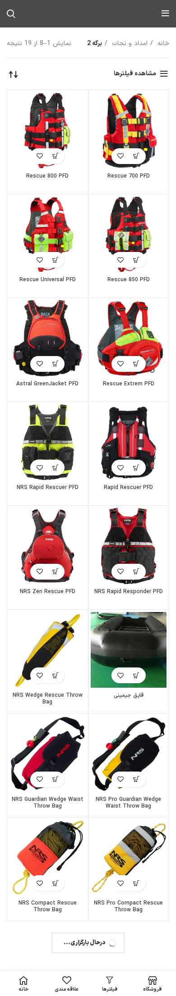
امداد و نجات (129, 43)
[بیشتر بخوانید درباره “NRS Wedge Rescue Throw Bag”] (55, 675)
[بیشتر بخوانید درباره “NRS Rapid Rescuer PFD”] (55, 467)
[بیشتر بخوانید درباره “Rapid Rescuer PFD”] (136, 467)
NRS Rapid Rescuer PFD (48, 488)
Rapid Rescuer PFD (128, 488)
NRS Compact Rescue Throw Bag (48, 906)
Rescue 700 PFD (128, 176)
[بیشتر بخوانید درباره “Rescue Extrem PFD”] (136, 364)
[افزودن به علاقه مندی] (121, 156)
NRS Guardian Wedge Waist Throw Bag (47, 802)
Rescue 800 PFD (47, 176)
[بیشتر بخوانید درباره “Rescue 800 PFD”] (55, 156)
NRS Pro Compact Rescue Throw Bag (128, 906)
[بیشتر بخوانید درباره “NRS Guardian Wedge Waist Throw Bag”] (55, 779)
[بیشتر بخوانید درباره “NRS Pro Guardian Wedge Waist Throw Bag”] (136, 779)
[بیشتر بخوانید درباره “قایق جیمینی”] (136, 675)
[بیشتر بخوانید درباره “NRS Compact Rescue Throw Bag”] (55, 883)
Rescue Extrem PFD (128, 384)
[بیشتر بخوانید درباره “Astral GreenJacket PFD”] (55, 364)
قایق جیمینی (129, 695)
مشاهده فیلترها (135, 73)
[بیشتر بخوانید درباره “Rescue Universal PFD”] (55, 260)
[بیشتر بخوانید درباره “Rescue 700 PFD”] (136, 156)
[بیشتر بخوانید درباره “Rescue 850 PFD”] (136, 260)
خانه (162, 43)
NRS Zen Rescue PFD (47, 592)
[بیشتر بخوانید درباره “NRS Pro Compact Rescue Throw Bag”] (136, 883)
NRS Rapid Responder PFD (128, 592)
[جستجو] (11, 14)
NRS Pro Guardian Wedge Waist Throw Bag (128, 802)
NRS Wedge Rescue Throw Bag (48, 698)
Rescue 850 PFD (128, 280)
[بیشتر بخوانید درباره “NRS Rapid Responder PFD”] (136, 572)
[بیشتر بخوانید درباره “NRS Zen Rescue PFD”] (55, 572)
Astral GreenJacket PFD (47, 384)
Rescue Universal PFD (47, 280)
